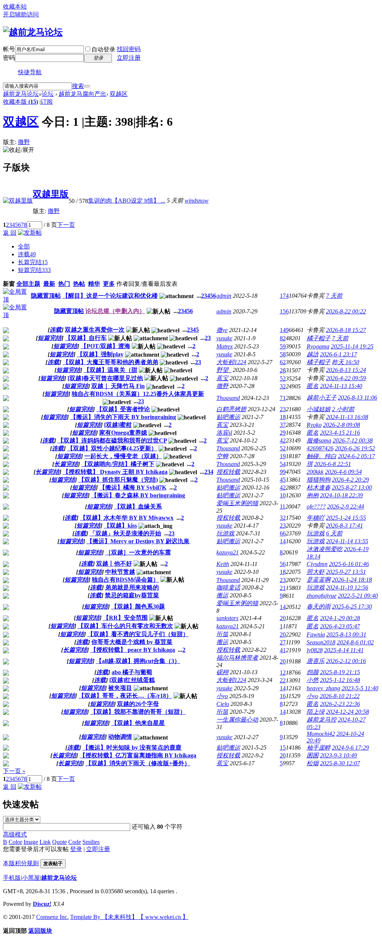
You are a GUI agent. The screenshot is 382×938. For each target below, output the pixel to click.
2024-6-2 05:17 (356, 456)
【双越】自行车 (86, 338)
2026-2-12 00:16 (346, 661)
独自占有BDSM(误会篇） (125, 579)
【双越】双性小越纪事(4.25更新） (112, 448)
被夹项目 (120, 688)
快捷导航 (30, 72)
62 (283, 362)
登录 (76, 849)
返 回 (9, 232)
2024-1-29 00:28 (340, 618)
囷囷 (313, 755)
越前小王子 (321, 397)
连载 (27, 254)
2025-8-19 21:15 (340, 672)
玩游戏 (225, 533)
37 (283, 425)
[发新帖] (30, 232)
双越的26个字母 (138, 704)
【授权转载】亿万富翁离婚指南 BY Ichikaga (137, 755)
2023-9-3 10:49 (338, 755)
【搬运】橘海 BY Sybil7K (132, 487)
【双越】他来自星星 (138, 723)
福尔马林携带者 (237, 657)
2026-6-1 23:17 (338, 354)
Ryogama (318, 346)
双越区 (119, 94)
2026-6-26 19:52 (355, 448)
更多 (109, 284)
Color (15, 842)
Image (31, 842)
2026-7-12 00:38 (353, 440)
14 (283, 541)
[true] (87, 86)
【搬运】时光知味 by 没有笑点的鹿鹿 (131, 747)
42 (283, 440)
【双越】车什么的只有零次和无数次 (125, 626)
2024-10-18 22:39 (341, 495)
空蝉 (222, 456)
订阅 (47, 102)
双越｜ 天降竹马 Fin (118, 386)
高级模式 (15, 834)
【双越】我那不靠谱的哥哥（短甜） (138, 712)
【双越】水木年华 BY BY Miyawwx (126, 518)
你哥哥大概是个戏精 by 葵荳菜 (131, 642)
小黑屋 (31, 878)
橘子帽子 (319, 338)
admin (223, 296)
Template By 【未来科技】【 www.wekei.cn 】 (129, 917)
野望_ (223, 370)
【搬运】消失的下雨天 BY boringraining (123, 417)
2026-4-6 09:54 (343, 472)
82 (283, 338)
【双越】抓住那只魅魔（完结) (118, 479)
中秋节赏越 (120, 572)
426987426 (320, 448)
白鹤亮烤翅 (231, 409)
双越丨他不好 (114, 563)
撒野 (24, 142)
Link (45, 842)
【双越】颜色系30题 (138, 606)
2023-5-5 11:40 (360, 688)
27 (283, 642)
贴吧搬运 (228, 417)
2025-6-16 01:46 (349, 564)
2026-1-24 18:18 (352, 579)
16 (283, 696)
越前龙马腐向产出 (82, 94)
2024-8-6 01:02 (355, 642)
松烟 (313, 763)
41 (283, 650)
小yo (222, 696)
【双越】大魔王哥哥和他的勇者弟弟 (110, 362)
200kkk (315, 472)
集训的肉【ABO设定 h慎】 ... (126, 200)
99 (283, 472)
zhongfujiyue (321, 595)
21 (283, 588)
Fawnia (316, 634)
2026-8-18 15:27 (346, 330)
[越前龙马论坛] (33, 32)
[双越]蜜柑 (118, 425)
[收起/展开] (18, 150)
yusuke (224, 338)
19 (283, 456)
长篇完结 (33, 262)
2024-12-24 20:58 (347, 712)
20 (283, 618)
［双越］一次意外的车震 (138, 552)
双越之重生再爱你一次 (95, 329)
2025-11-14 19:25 (352, 346)
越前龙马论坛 (21, 94)
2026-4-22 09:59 (346, 378)
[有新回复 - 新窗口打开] (6, 331)
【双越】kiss (120, 525)
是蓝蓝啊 (319, 579)
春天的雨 (319, 606)
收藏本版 (20, 102)
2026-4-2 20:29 (350, 479)
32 (283, 386)
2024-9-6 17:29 (350, 747)
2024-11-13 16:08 (347, 417)
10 (283, 495)
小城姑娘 (319, 409)
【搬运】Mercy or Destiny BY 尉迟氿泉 (138, 541)
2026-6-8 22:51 (332, 464)
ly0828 (315, 650)
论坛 (48, 94)
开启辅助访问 (21, 14)
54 (283, 464)
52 (283, 378)
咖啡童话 (228, 587)
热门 (64, 284)
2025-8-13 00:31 (346, 634)
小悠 (313, 680)
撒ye (222, 330)
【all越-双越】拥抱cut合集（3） (138, 661)
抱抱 (313, 495)
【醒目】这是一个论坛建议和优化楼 (110, 296)
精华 (94, 284)
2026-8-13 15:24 (346, 370)
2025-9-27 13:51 (346, 572)
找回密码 (129, 49)
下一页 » (14, 771)
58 (283, 354)
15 (283, 747)
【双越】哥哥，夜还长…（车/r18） (125, 695)
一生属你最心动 (237, 719)
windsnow (197, 200)
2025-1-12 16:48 (340, 680)
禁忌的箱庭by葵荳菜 (132, 595)
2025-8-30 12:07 (340, 763)
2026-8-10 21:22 (340, 696)
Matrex (224, 346)
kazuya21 (227, 552)
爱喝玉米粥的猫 (237, 503)
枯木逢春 (319, 487)
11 (282, 506)
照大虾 (316, 572)
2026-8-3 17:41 (344, 525)
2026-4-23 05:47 (340, 626)
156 (284, 311)
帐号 (9, 49)
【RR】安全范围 (125, 618)
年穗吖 (316, 518)
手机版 (12, 878)
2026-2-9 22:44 (345, 506)
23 (283, 409)
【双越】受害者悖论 (123, 409)
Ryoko (314, 425)
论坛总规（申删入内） (115, 311)
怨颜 (313, 672)
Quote (59, 842)
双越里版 (51, 194)
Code (74, 842)
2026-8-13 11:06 (357, 397)
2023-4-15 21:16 (340, 432)
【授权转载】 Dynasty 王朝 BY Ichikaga (115, 472)
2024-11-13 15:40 (341, 386)
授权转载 (228, 472)
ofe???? (316, 506)
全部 (24, 246)
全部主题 (28, 284)
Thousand (228, 398)
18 (283, 417)
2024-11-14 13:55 (347, 541)
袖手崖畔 (319, 747)
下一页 (66, 225)
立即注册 (129, 57)
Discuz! (42, 904)
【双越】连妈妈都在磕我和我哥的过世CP (112, 440)
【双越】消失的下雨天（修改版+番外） (137, 763)
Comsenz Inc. (52, 917)
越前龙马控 (321, 719)
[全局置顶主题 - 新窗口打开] (16, 299)
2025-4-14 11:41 (344, 650)
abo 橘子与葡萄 (132, 672)
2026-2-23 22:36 (340, 704)
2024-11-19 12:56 (347, 587)
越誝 (313, 354)
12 (283, 672)
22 (283, 680)
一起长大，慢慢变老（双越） (123, 456)
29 (283, 432)
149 (284, 330)
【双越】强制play (100, 354)
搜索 (78, 86)
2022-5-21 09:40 (358, 595)
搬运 (222, 595)
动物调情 (120, 737)
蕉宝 (222, 378)
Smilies (91, 842)
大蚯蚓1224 (231, 362)
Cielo (222, 704)
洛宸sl (224, 432)
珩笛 (222, 634)
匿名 (313, 386)
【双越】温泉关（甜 (110, 370)
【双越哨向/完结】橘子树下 (117, 464)
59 (283, 346)
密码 (9, 57)
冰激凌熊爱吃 (324, 549)
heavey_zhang (323, 688)
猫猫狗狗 (319, 479)
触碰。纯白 (321, 456)
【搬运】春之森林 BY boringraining (138, 495)
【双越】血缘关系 (138, 506)
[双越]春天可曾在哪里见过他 (105, 378)
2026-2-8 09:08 (341, 425)
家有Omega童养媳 (123, 432)
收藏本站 (15, 6)
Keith (222, 564)
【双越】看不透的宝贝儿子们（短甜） (138, 634)
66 (283, 533)
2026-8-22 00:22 (346, 311)
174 (284, 296)
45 (283, 479)
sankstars (227, 618)
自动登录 (103, 49)
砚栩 (222, 672)
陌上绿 (316, 712)
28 (283, 370)
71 (283, 398)
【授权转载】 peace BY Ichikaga (132, 650)
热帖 (79, 284)
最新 (49, 284)
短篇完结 (34, 270)
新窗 (9, 284)
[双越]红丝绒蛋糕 (132, 680)
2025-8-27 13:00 (352, 487)
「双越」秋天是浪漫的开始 (125, 533)
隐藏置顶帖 (46, 296)
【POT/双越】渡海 (105, 346)
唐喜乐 (316, 661)
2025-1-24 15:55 (346, 518)
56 (283, 564)
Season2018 (321, 642)
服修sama (319, 440)
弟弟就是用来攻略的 (132, 587)
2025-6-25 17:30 (352, 606)
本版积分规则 (21, 863)
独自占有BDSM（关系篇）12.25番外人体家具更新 (138, 394)
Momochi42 (321, 734)
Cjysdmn (317, 564)
